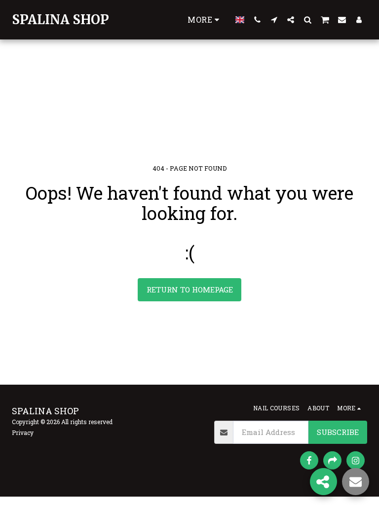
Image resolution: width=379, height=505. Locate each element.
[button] (257, 19)
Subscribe (338, 432)
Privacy (23, 432)
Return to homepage (190, 289)
